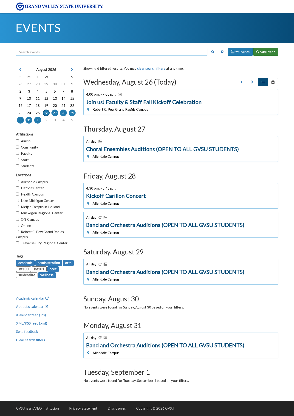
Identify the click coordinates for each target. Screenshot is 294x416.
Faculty (25, 153)
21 (63, 105)
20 (55, 105)
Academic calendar (30, 298)
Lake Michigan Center (36, 200)
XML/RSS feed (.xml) (31, 323)
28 (38, 84)
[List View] (263, 82)
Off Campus (29, 219)
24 (29, 113)
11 (38, 98)
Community (28, 147)
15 (72, 98)
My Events (242, 52)
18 (38, 105)
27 (29, 84)
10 (29, 98)
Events (38, 28)
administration (49, 263)
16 (20, 105)
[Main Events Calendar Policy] (222, 52)
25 (38, 113)
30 (55, 84)
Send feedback (27, 331)
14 (63, 98)
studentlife (26, 275)
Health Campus (31, 194)
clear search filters (151, 68)
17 (29, 105)
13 (55, 98)
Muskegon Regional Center (41, 213)
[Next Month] (72, 69)
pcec (53, 269)
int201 (39, 269)
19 (46, 105)
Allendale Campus (33, 182)
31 (63, 84)
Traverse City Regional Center (43, 243)
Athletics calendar (30, 306)
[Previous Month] (20, 69)
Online (25, 225)
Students (26, 166)
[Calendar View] (273, 82)
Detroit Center (31, 188)
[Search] (213, 52)
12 (46, 98)
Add (267, 52)
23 (20, 113)
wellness (47, 275)
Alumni (25, 141)
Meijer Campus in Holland (39, 207)
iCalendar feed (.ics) (31, 315)
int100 (23, 269)
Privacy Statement (83, 408)
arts (68, 263)
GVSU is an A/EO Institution (37, 408)
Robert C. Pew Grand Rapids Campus (40, 234)
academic (25, 263)
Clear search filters (30, 340)
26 (20, 84)
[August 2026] (241, 82)
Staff (24, 160)
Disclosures (117, 408)
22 (72, 105)
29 (46, 84)
